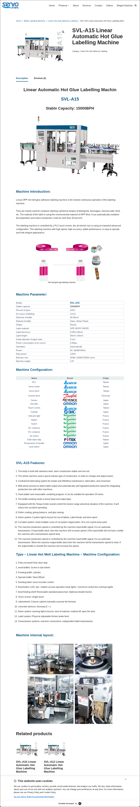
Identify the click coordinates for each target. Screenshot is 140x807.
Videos (109, 5)
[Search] (136, 5)
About (76, 5)
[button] (68, 5)
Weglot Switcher (125, 5)
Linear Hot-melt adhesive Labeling (63, 21)
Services (86, 5)
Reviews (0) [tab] (40, 78)
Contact (98, 5)
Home (52, 5)
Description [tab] (22, 78)
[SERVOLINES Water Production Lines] (10, 5)
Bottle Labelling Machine (34, 21)
